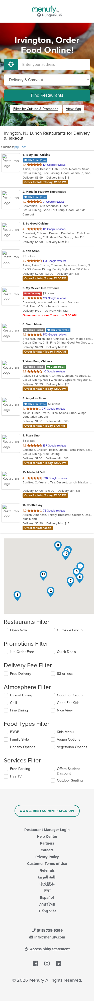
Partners (47, 843)
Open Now (18, 630)
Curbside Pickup (69, 630)
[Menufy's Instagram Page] (47, 964)
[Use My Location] (11, 64)
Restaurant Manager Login (47, 829)
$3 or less (65, 674)
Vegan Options (68, 739)
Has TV (16, 776)
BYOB (14, 732)
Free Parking (20, 769)
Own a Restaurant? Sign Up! (47, 811)
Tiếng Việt (47, 911)
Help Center (47, 836)
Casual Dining (21, 695)
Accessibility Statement (49, 949)
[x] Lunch (21, 147)
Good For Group (69, 695)
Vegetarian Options (72, 747)
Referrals (47, 870)
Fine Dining (19, 710)
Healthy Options (22, 747)
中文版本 (47, 884)
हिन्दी (47, 890)
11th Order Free (22, 652)
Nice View (65, 710)
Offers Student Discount (68, 771)
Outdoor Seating (70, 780)
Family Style (19, 739)
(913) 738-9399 (49, 930)
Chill (13, 703)
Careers (47, 850)
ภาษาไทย (47, 904)
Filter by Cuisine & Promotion (35, 109)
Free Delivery (20, 674)
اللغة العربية (47, 877)
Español (47, 897)
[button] (17, 596)
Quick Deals (66, 652)
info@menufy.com (49, 937)
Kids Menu (65, 732)
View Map (73, 109)
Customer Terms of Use (47, 863)
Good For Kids (68, 703)
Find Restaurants (47, 95)
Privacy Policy (47, 857)
